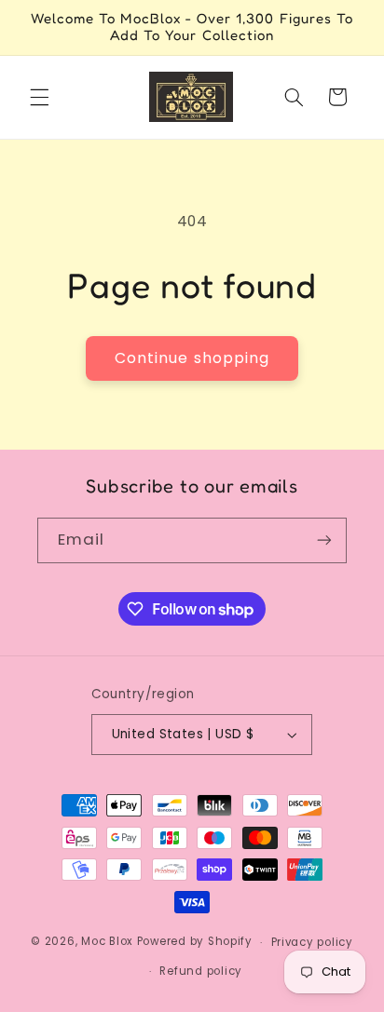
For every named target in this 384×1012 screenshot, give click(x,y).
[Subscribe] (324, 540)
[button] (39, 96)
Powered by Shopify (195, 942)
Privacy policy (312, 942)
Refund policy (200, 971)
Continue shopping (192, 358)
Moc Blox (107, 942)
